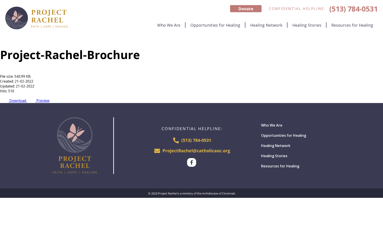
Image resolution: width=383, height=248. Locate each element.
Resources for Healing (352, 25)
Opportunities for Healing (215, 25)
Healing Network (266, 25)
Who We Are (168, 25)
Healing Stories (306, 25)
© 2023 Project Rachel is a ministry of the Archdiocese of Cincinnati (191, 193)
